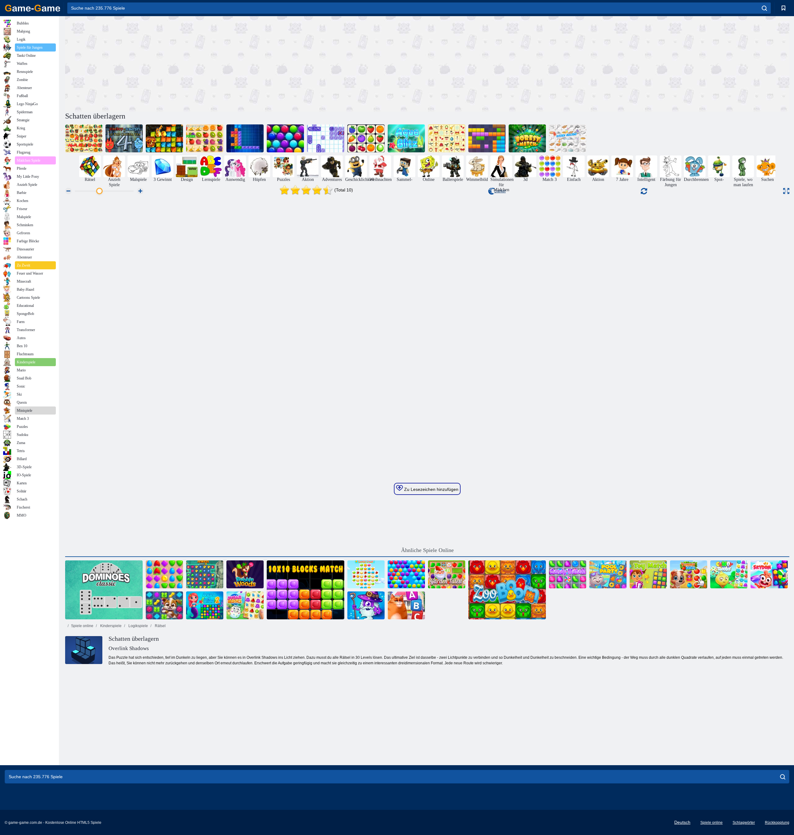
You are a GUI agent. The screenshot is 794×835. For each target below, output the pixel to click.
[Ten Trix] (245, 138)
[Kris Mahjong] (83, 138)
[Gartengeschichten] (446, 574)
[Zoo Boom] (507, 589)
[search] (764, 8)
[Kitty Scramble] (406, 605)
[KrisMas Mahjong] (446, 138)
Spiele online (82, 626)
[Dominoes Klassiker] (104, 589)
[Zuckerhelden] (245, 605)
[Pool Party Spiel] (608, 574)
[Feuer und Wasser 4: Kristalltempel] (124, 138)
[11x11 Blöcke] (487, 138)
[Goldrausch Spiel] (164, 138)
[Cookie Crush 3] (366, 574)
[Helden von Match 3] (366, 605)
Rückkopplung (777, 822)
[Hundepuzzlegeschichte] (164, 605)
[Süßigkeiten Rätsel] (728, 574)
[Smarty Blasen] (406, 574)
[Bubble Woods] (245, 574)
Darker (500, 191)
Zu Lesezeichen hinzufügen (430, 489)
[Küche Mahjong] (567, 138)
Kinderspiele (110, 626)
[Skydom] (769, 574)
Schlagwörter (744, 822)
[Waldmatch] (527, 138)
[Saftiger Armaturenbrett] (204, 138)
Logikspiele (137, 626)
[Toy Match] (648, 574)
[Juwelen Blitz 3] (204, 574)
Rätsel (160, 626)
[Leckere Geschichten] (688, 574)
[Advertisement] (246, 63)
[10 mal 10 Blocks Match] (305, 589)
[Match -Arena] (164, 574)
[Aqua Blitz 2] (204, 605)
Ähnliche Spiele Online (427, 550)
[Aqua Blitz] (406, 138)
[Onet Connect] (366, 138)
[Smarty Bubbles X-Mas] (285, 138)
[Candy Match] (567, 574)
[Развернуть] (786, 191)
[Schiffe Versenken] (325, 138)
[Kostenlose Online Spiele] (32, 8)
